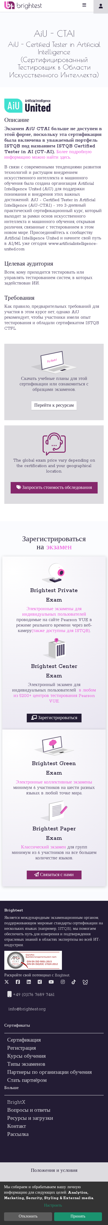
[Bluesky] (85, 982)
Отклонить (28, 1216)
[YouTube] (51, 982)
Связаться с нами (56, 875)
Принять (78, 1216)
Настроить (53, 1205)
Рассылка (18, 1134)
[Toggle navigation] (91, 5)
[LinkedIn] (29, 982)
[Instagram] (63, 982)
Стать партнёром (27, 1080)
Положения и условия (54, 1170)
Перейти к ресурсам (54, 405)
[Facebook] (18, 982)
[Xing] (40, 982)
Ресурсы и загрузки (30, 1118)
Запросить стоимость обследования (56, 487)
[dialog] (54, 1203)
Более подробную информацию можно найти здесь (48, 154)
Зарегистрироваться (57, 718)
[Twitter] (8, 982)
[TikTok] (74, 982)
